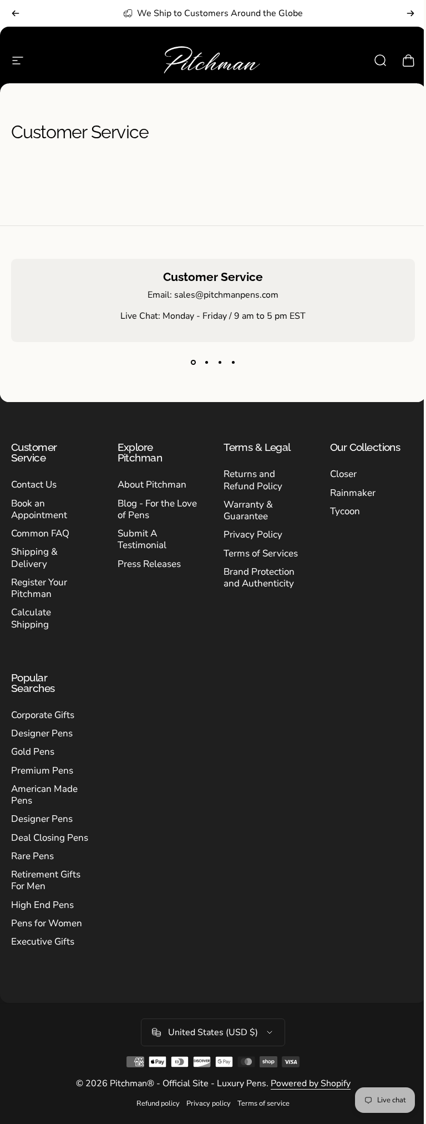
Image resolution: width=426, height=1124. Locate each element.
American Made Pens (44, 795)
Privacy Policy (253, 534)
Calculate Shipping (31, 618)
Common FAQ (40, 533)
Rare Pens (32, 856)
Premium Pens (42, 770)
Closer (343, 474)
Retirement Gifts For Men (45, 880)
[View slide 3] (219, 362)
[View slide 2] (206, 362)
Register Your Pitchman (39, 588)
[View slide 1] (193, 362)
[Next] (410, 13)
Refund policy (158, 1103)
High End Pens (42, 905)
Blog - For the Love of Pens (157, 509)
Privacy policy (208, 1103)
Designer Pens (42, 733)
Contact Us (34, 484)
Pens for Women (46, 923)
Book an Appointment (39, 509)
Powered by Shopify (311, 1083)
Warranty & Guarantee (248, 511)
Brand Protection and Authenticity (259, 578)
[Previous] (15, 13)
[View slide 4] (233, 362)
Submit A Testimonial (142, 539)
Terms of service (263, 1103)
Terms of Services (261, 553)
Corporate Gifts (42, 715)
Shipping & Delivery (34, 558)
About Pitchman (152, 484)
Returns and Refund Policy (253, 480)
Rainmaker (353, 493)
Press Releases (149, 564)
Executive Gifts (42, 941)
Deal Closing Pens (49, 838)
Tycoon (345, 511)
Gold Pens (32, 751)
